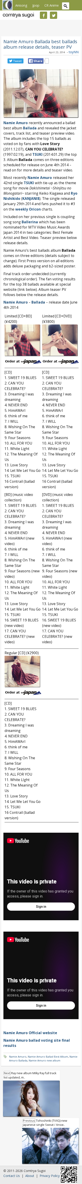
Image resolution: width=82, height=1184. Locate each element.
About (29, 1176)
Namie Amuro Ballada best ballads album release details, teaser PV (40, 44)
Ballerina (30, 222)
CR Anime (51, 5)
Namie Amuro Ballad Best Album (48, 1056)
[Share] (30, 61)
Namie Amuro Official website (30, 1033)
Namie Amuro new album (44, 1060)
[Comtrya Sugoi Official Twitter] (53, 15)
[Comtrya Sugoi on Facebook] (43, 15)
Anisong (21, 5)
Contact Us (11, 1176)
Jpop (35, 5)
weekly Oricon (28, 209)
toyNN (74, 52)
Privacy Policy (50, 1176)
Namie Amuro (15, 123)
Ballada (30, 128)
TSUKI (29, 183)
